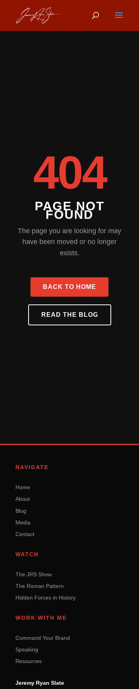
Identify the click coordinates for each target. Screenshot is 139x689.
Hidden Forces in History (45, 597)
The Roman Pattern (39, 586)
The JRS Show (33, 574)
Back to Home (69, 287)
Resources (28, 661)
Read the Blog (69, 314)
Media (23, 522)
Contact (24, 534)
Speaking (26, 649)
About (22, 499)
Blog (20, 511)
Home (22, 487)
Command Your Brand (42, 638)
